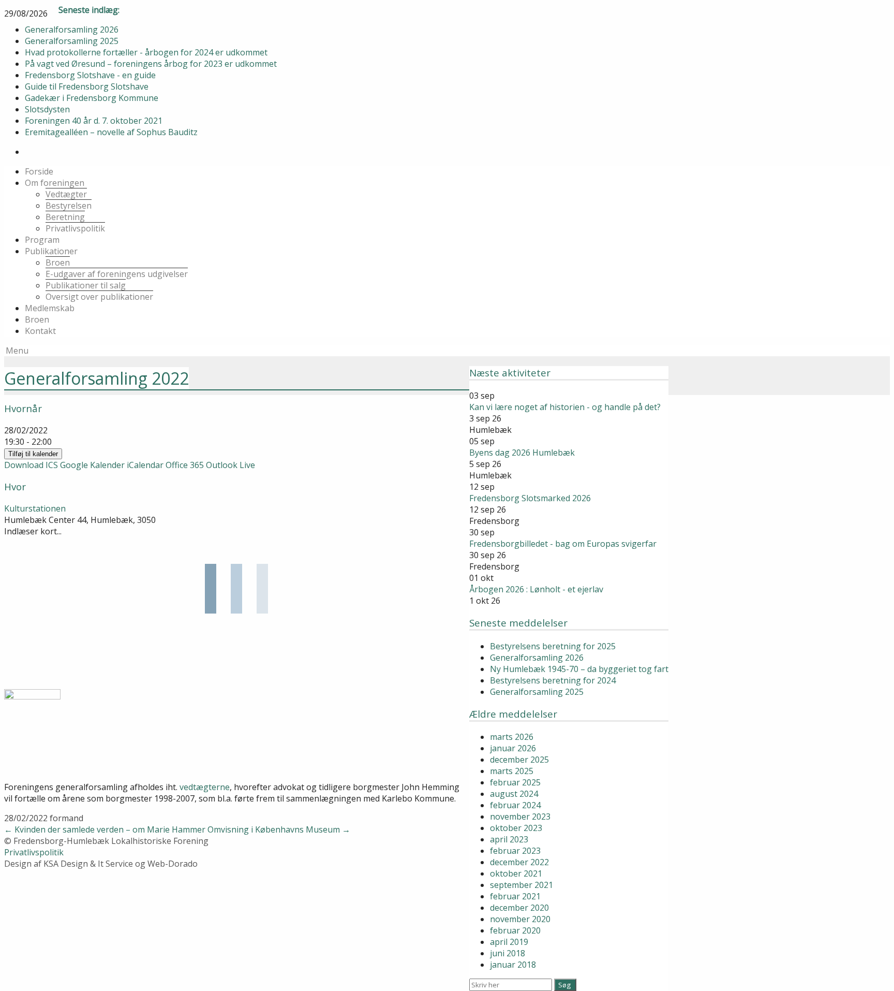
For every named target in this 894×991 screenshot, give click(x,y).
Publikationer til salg (86, 285)
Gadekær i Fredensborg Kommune (91, 98)
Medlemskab (49, 308)
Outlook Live (230, 465)
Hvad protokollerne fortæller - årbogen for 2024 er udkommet (146, 52)
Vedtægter (66, 194)
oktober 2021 (516, 873)
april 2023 (509, 839)
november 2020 (520, 919)
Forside (39, 171)
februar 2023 (515, 850)
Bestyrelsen (69, 205)
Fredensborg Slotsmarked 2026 (530, 498)
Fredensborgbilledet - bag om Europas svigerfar (563, 543)
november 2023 (520, 816)
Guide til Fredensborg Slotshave (86, 86)
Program (42, 239)
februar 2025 (515, 782)
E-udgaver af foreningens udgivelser (117, 274)
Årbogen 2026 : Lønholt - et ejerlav (536, 589)
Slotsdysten (47, 109)
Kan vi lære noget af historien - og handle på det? (565, 407)
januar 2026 (513, 748)
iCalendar (145, 465)
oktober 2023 (516, 828)
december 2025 (519, 759)
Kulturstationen (35, 508)
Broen (58, 262)
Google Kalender (92, 465)
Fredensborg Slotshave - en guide (90, 75)
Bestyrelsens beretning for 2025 (553, 646)
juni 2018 (507, 953)
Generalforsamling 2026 (71, 29)
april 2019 (509, 942)
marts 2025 (511, 771)
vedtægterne (205, 787)
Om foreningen (54, 182)
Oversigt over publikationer (99, 296)
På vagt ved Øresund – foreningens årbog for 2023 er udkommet (151, 63)
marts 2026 (511, 736)
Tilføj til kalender (33, 454)
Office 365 (185, 465)
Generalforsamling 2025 (71, 41)
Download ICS (31, 465)
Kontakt (40, 331)
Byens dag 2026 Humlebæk (522, 452)
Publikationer (51, 251)
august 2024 (514, 793)
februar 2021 (515, 896)
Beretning (65, 217)
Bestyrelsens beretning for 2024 (553, 680)
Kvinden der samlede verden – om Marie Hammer (104, 829)
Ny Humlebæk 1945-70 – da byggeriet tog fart (579, 669)
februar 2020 (515, 930)
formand (66, 818)
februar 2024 (515, 805)
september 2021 (521, 885)
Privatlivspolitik (75, 228)
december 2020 (519, 907)
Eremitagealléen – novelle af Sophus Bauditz (111, 132)
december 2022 (519, 862)
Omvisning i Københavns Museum (278, 829)
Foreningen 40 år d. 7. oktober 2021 (93, 120)
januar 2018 (513, 964)
